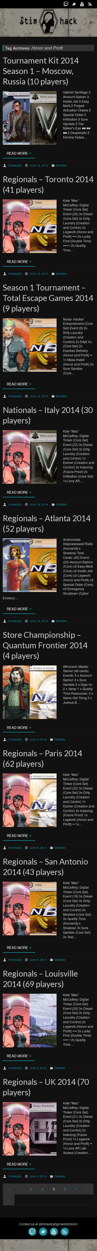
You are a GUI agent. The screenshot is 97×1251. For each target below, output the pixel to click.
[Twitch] (66, 4)
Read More (17, 153)
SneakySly (15, 165)
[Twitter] (74, 4)
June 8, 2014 (38, 848)
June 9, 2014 (38, 739)
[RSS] (90, 4)
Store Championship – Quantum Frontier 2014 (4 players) (45, 645)
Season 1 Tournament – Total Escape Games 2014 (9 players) (48, 297)
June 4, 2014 (38, 1176)
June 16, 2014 (39, 165)
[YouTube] (82, 4)
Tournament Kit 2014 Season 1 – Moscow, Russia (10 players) (41, 70)
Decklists (61, 165)
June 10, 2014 (39, 621)
